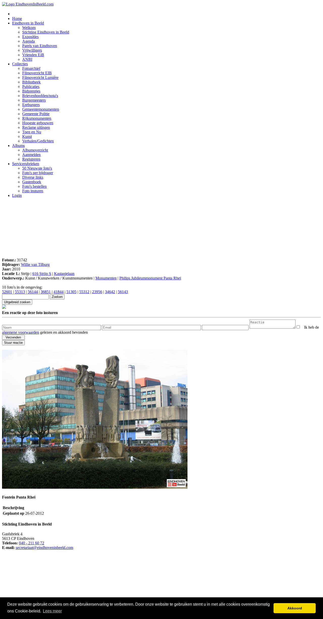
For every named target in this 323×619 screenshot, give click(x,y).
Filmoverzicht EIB (37, 73)
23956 (97, 292)
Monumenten (106, 278)
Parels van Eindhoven (39, 46)
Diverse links (32, 177)
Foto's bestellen (34, 186)
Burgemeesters (34, 100)
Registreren (31, 159)
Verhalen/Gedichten (38, 141)
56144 (33, 292)
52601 (7, 292)
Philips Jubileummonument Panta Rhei (150, 278)
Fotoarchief (31, 68)
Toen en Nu (31, 132)
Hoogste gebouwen (37, 123)
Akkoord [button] (294, 608)
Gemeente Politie (35, 114)
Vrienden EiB (33, 55)
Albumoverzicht (35, 150)
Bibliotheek (31, 82)
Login (17, 195)
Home (17, 18)
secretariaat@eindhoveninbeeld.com (44, 547)
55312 (84, 292)
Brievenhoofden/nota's (40, 96)
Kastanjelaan (64, 273)
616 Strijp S (41, 273)
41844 (58, 292)
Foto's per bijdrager (37, 173)
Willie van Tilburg (35, 264)
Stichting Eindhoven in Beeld (45, 32)
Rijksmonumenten (36, 118)
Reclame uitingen (36, 127)
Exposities (30, 37)
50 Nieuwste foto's (37, 168)
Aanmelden (31, 154)
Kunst (27, 136)
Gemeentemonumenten (40, 109)
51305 (71, 292)
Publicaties (30, 86)
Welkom (29, 27)
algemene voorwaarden (20, 332)
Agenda (28, 41)
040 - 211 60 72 (31, 543)
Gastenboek (31, 182)
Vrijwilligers (32, 50)
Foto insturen (32, 191)
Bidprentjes (31, 91)
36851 (46, 292)
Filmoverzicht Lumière (40, 77)
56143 (123, 292)
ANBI (27, 59)
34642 (110, 292)
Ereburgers (31, 105)
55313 (20, 292)
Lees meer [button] (52, 611)
